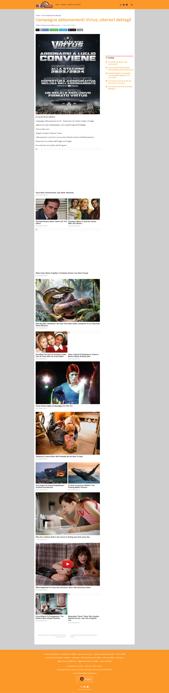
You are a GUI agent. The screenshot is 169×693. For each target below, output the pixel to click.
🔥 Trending (109, 58)
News (57, 4)
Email (80, 29)
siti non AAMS (120, 654)
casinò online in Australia (53, 658)
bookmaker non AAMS (68, 654)
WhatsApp (54, 29)
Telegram (63, 29)
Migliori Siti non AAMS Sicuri (67, 661)
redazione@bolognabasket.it (87, 673)
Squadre (63, 4)
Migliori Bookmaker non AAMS (88, 661)
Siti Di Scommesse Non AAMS (91, 658)
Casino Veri (75, 658)
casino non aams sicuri (85, 654)
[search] (131, 5)
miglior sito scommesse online (104, 654)
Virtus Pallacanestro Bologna (51, 15)
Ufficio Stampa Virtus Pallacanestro (48, 25)
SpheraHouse (87, 689)
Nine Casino (119, 658)
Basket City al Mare (74, 4)
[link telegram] (126, 5)
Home (38, 15)
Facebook (45, 29)
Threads (73, 29)
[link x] (120, 5)
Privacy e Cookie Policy (51, 654)
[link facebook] (123, 5)
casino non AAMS (108, 658)
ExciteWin (67, 658)
